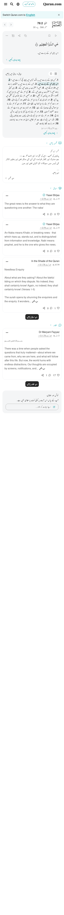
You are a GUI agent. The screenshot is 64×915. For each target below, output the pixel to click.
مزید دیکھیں (35, 301)
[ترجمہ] (55, 74)
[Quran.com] (52, 4)
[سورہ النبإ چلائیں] (55, 35)
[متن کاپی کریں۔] (25, 35)
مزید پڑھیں (56, 172)
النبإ (45, 23)
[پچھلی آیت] (10, 24)
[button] (56, 44)
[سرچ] (12, 4)
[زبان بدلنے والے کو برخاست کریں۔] (58, 15)
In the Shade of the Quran (45, 261)
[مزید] (6, 35)
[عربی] (51, 74)
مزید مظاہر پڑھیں (32, 384)
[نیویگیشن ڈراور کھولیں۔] (5, 4)
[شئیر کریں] (19, 35)
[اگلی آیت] (4, 24)
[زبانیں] (18, 4)
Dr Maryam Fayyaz (49, 332)
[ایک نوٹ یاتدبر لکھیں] (13, 35)
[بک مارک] (49, 35)
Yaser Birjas (52, 195)
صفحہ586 (43, 27)
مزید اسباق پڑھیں (32, 316)
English (30, 15)
